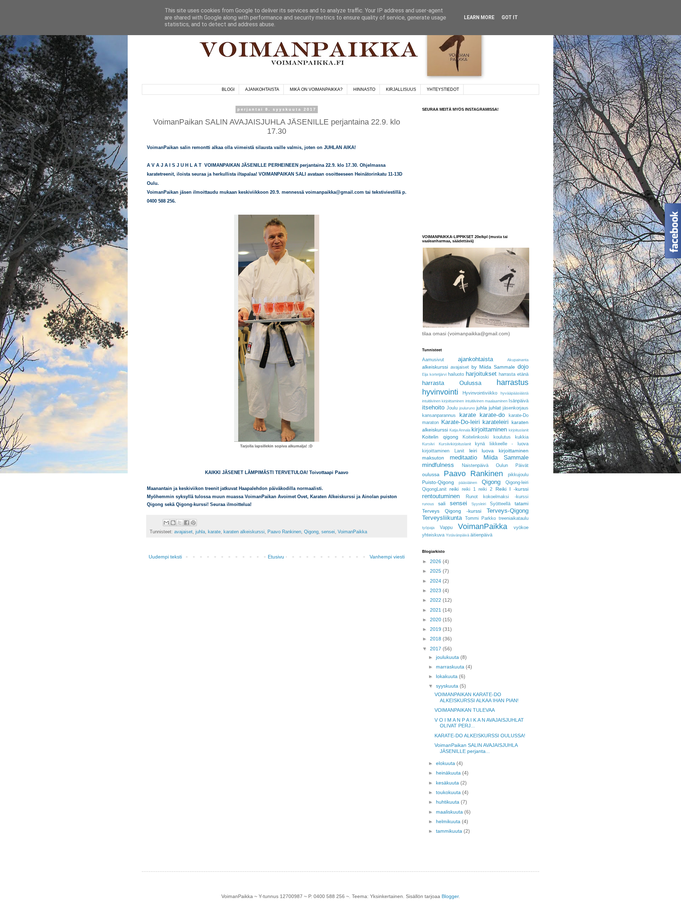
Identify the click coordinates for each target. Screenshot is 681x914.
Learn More (479, 17)
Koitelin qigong (440, 437)
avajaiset (183, 531)
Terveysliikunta (442, 517)
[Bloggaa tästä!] (173, 522)
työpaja (428, 527)
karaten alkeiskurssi (244, 531)
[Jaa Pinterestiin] (193, 522)
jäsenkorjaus (515, 408)
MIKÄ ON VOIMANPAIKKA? (316, 89)
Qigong (311, 531)
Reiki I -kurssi (512, 489)
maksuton (433, 458)
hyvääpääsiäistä (514, 393)
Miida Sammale (505, 457)
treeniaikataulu (513, 518)
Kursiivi (428, 444)
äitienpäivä (481, 535)
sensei (328, 531)
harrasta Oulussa (451, 383)
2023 (436, 590)
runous (428, 504)
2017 (436, 648)
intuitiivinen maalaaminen (486, 401)
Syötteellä (500, 503)
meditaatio (463, 457)
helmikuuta (449, 821)
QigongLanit (434, 489)
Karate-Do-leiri (460, 422)
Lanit (459, 450)
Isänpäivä (518, 400)
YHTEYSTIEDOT (443, 89)
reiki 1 (469, 489)
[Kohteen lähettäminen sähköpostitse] (166, 522)
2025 (436, 571)
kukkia (521, 437)
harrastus (512, 382)
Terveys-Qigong (507, 510)
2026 (436, 561)
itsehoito (433, 407)
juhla (200, 531)
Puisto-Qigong (438, 482)
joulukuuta (448, 657)
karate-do (492, 415)
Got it (510, 17)
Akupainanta (517, 360)
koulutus (502, 437)
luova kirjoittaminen (505, 450)
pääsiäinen (468, 482)
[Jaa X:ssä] (179, 522)
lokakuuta (447, 676)
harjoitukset (481, 373)
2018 (436, 639)
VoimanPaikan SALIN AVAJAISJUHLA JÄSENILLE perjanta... (475, 748)
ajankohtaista (475, 359)
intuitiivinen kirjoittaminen (443, 401)
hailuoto (456, 374)
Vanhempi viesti (387, 557)
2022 (436, 600)
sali (441, 503)
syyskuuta (448, 686)
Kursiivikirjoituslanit (455, 444)
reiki (454, 489)
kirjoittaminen (489, 429)
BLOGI (228, 89)
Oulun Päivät (512, 465)
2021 (436, 610)
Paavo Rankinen (284, 531)
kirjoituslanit (518, 430)
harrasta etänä (513, 374)
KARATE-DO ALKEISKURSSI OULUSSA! (479, 735)
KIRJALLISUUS (401, 89)
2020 (436, 619)
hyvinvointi (440, 391)
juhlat (495, 408)
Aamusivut (433, 359)
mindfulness (438, 465)
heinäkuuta (449, 773)
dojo (522, 366)
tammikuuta (450, 831)
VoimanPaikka (352, 531)
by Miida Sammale (493, 367)
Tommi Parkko (480, 518)
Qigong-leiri (516, 482)
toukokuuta (449, 792)
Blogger (450, 896)
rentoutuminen (441, 496)
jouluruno (467, 408)
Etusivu (276, 557)
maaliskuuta (450, 812)
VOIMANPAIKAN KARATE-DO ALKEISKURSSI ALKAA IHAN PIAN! (476, 697)
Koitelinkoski (476, 437)
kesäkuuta (448, 783)
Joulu (452, 408)
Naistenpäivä (475, 465)
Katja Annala (459, 430)
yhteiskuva (433, 535)
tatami (521, 503)
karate (214, 531)
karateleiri (495, 422)
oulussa (430, 474)
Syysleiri (478, 504)
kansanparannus (439, 415)
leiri (473, 450)
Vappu (446, 527)
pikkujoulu (518, 474)
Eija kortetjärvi (434, 374)
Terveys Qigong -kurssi (451, 511)
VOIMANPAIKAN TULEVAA (464, 710)
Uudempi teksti (165, 557)
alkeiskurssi (435, 367)
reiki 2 (485, 489)
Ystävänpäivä (457, 535)
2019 (436, 629)
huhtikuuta (448, 802)
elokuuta (446, 763)
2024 (436, 581)
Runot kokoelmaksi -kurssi (497, 496)
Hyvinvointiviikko (480, 393)
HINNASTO (364, 89)
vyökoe (521, 527)
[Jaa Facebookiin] (186, 522)
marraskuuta (451, 667)
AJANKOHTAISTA (262, 89)
